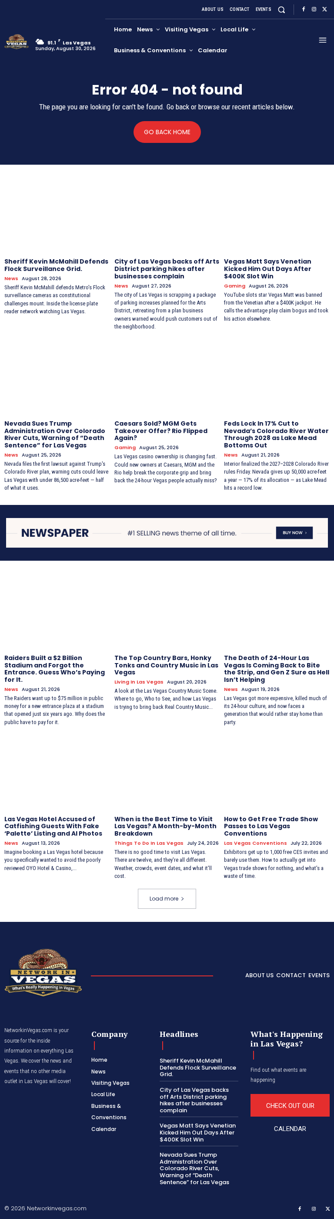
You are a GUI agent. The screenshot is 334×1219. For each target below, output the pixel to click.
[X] (324, 9)
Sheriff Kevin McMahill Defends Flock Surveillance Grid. (56, 265)
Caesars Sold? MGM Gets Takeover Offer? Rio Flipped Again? (160, 431)
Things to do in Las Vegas (149, 843)
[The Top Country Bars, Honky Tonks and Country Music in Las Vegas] (167, 611)
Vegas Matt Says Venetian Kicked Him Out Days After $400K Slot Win (267, 269)
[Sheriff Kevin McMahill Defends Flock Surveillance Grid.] (57, 215)
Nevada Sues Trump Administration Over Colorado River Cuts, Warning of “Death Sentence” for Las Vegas (54, 434)
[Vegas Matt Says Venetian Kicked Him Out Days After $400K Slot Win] (277, 215)
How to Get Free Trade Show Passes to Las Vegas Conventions (271, 826)
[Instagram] (314, 9)
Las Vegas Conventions (255, 843)
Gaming (234, 286)
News (11, 278)
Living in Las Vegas (139, 682)
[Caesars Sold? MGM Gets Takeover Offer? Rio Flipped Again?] (167, 376)
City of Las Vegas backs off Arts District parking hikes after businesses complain (166, 269)
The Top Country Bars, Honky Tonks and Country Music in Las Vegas (166, 665)
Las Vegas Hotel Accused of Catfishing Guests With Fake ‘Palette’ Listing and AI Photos (53, 826)
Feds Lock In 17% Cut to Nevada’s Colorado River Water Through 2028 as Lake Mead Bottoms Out (276, 434)
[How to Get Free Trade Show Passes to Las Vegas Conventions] (277, 772)
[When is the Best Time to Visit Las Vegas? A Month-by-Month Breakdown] (167, 772)
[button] (281, 9)
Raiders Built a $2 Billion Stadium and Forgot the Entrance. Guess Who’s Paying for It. (54, 669)
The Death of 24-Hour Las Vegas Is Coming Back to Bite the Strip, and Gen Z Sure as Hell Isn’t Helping (276, 669)
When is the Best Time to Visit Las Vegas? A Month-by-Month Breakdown (165, 826)
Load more (164, 898)
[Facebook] (303, 9)
